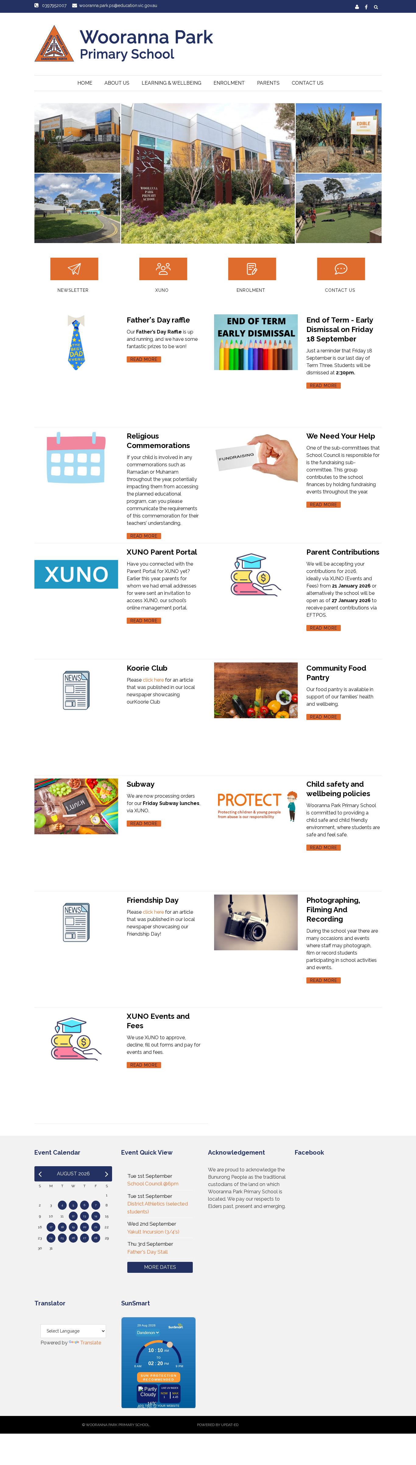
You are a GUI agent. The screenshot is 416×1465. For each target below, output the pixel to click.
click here (153, 680)
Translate (90, 1343)
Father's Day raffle (158, 320)
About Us (116, 83)
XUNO (162, 290)
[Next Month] (106, 1173)
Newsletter (73, 290)
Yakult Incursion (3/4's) (153, 1232)
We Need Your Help (340, 436)
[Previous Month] (40, 1173)
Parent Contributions (342, 552)
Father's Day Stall (147, 1252)
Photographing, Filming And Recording (333, 909)
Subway (140, 784)
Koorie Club (147, 668)
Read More (143, 359)
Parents (268, 83)
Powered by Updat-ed (217, 1425)
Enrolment (229, 83)
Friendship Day (152, 900)
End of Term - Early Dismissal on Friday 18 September (339, 329)
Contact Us (307, 83)
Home (84, 83)
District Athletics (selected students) (157, 1208)
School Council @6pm (152, 1184)
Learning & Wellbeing (171, 83)
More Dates (160, 1267)
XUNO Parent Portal (162, 552)
